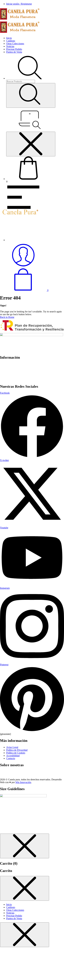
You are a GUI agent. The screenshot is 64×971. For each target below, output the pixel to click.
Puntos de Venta (14, 52)
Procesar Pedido (14, 49)
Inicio (9, 38)
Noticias (10, 46)
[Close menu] (30, 144)
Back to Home (7, 317)
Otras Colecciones (15, 43)
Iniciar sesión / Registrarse (19, 3)
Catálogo (10, 40)
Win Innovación (23, 782)
